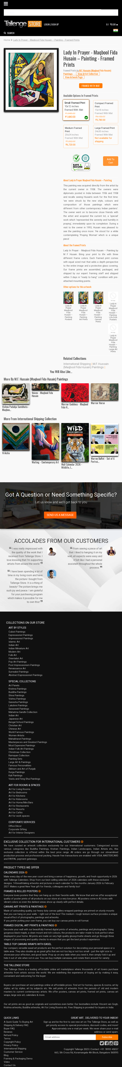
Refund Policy (11, 1035)
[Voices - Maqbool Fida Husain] (45, 386)
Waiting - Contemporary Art (45, 462)
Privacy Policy (11, 1045)
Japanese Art (16, 718)
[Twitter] (102, 1044)
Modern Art (14, 651)
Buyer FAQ (9, 1028)
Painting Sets (15, 758)
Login (47, 24)
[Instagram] (111, 1044)
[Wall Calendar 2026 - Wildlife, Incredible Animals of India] (75, 442)
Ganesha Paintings (18, 702)
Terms (7, 1038)
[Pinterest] (116, 1044)
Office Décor (15, 826)
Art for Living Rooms (19, 789)
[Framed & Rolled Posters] (39, 891)
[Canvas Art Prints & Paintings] (45, 906)
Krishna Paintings (18, 688)
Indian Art (14, 645)
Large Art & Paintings (20, 762)
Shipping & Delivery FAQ (16, 1025)
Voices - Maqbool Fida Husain (42, 394)
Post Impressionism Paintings (24, 665)
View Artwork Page (74, 77)
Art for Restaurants (19, 805)
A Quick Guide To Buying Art (18, 1021)
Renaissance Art (17, 668)
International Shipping (77, 364)
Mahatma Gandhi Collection (23, 712)
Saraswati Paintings (19, 708)
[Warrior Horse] (104, 391)
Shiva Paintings (16, 695)
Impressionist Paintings (21, 638)
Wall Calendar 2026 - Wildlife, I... (71, 466)
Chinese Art (15, 728)
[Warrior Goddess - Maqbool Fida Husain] (75, 392)
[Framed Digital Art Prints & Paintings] (56, 925)
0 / (111, 24)
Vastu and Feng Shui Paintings (24, 778)
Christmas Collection (19, 752)
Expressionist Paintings (21, 635)
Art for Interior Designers (22, 832)
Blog (6, 1055)
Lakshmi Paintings (18, 705)
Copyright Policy (12, 1041)
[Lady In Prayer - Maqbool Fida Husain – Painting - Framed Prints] (31, 80)
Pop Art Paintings (18, 661)
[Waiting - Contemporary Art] (45, 441)
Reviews (8, 1031)
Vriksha (6, 453)
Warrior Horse (98, 403)
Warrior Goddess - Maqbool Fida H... (74, 406)
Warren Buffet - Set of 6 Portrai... (103, 460)
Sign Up (55, 24)
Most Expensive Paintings (22, 745)
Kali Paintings (15, 775)
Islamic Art (14, 641)
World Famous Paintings (21, 732)
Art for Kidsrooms (18, 799)
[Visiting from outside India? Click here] (82, 841)
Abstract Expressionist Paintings (25, 675)
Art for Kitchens (17, 795)
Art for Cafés (16, 812)
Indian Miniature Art (19, 648)
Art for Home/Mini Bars (21, 802)
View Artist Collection (88, 73)
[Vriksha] (16, 437)
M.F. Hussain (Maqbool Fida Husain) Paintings (86, 365)
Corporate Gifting (18, 829)
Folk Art (13, 655)
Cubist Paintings (17, 631)
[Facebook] (107, 1044)
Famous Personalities (20, 765)
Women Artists (16, 735)
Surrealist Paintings (19, 671)
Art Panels (14, 685)
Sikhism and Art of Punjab (22, 768)
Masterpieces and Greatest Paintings (28, 742)
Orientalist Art (16, 658)
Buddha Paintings (18, 692)
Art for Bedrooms (18, 792)
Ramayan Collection (19, 755)
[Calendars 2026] (26, 872)
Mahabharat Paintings (20, 738)
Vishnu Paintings (17, 698)
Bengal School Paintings (21, 722)
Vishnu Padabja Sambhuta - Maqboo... (15, 408)
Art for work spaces (19, 815)
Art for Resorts (16, 809)
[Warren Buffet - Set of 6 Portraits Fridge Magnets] (104, 439)
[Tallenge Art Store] (24, 24)
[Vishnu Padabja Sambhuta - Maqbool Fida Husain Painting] (16, 393)
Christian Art (15, 725)
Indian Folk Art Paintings (21, 748)
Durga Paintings (17, 772)
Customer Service (13, 1051)
